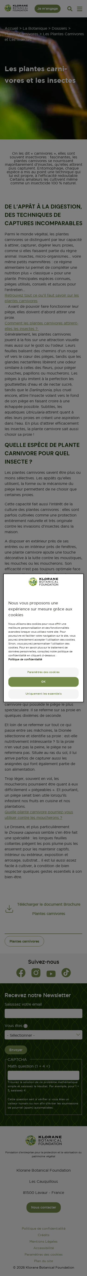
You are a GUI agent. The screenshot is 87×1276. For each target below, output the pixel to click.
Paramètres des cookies (43, 672)
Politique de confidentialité (25, 659)
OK (43, 681)
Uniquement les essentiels (43, 694)
